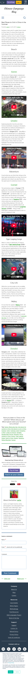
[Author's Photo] (14, 494)
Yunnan (13, 440)
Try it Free (10, 2)
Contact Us (14, 628)
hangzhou (22, 430)
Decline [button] (17, 672)
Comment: (4, 554)
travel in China (9, 438)
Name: (4, 539)
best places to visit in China (18, 429)
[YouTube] (24, 649)
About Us (14, 589)
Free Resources (14, 612)
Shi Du (21, 434)
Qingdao (14, 121)
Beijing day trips (13, 427)
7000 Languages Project (14, 615)
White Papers (14, 605)
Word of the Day (14, 618)
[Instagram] (3, 649)
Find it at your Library (14, 475)
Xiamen (14, 72)
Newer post (20, 578)
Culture (18, 27)
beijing (6, 427)
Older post (7, 578)
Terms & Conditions (14, 637)
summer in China (6, 436)
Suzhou (13, 436)
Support (14, 625)
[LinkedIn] (19, 649)
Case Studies (14, 602)
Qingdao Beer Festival (7, 434)
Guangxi (14, 185)
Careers (14, 595)
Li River (3, 432)
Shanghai (14, 348)
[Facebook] (14, 649)
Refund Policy (14, 631)
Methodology (14, 609)
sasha (7, 27)
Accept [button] (10, 672)
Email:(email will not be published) (12, 547)
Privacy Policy (11, 662)
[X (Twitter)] (8, 649)
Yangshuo (21, 438)
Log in (19, 2)
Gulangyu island (14, 430)
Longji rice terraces (11, 432)
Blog (14, 592)
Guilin (8, 430)
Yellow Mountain (6, 440)
